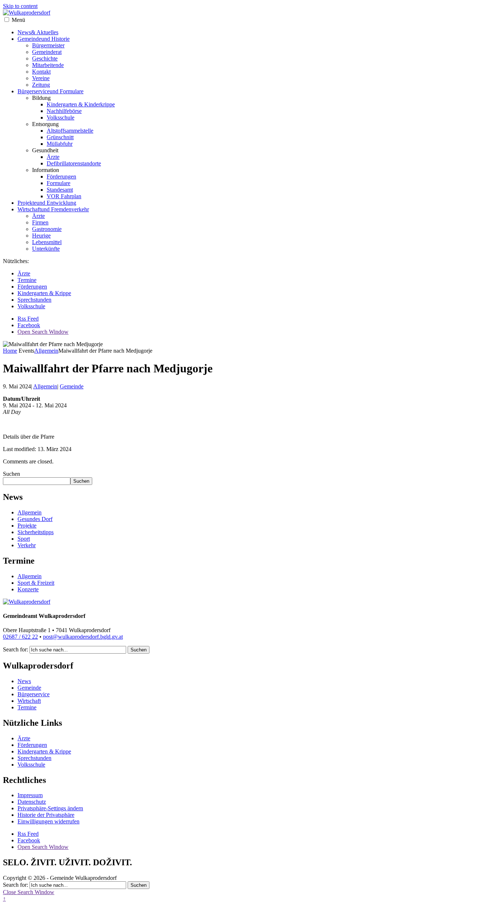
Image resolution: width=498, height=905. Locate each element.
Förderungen (61, 176)
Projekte (46, 203)
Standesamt (60, 190)
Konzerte (28, 589)
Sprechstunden (34, 300)
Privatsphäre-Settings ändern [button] (50, 808)
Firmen (40, 222)
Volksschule (60, 117)
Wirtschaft (53, 209)
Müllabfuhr (60, 144)
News (37, 32)
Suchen (11, 474)
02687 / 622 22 (20, 637)
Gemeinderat (47, 52)
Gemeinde (43, 39)
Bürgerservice (50, 91)
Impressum (30, 795)
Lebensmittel (47, 242)
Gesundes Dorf (34, 519)
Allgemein (46, 351)
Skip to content (20, 6)
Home (10, 351)
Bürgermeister (48, 45)
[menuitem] (256, 62)
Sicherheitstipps (35, 532)
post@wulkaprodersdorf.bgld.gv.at (83, 637)
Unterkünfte (46, 249)
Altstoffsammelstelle (70, 131)
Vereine (41, 78)
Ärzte (53, 157)
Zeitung (41, 85)
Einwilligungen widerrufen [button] (48, 821)
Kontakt (41, 71)
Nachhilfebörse (64, 111)
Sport (23, 539)
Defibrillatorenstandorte (74, 163)
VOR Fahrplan (64, 196)
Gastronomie (47, 229)
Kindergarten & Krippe (44, 293)
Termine (26, 280)
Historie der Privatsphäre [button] (45, 815)
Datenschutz (31, 802)
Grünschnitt (60, 137)
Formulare (58, 183)
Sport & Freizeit (35, 583)
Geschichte (45, 58)
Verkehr (26, 545)
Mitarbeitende (48, 65)
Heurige (41, 235)
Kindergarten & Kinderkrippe (81, 104)
